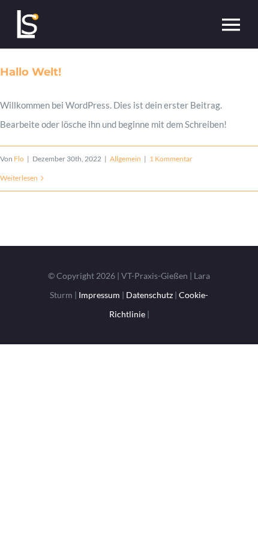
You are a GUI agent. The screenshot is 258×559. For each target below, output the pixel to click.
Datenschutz (149, 295)
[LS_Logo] (27, 13)
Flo (19, 158)
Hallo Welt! (30, 72)
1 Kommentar (171, 158)
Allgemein (125, 158)
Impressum (99, 295)
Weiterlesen (19, 177)
